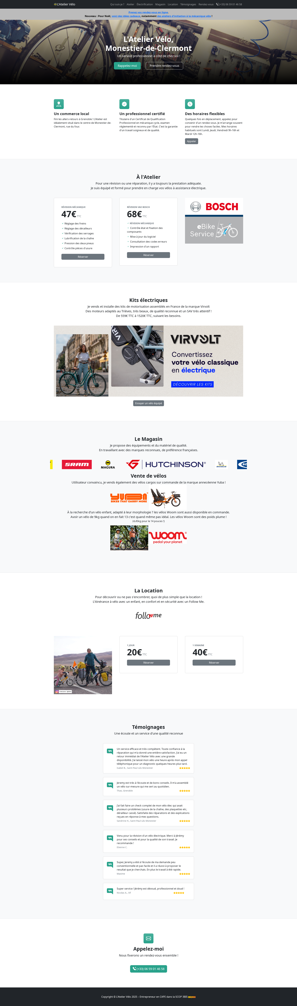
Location (173, 4)
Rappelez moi (127, 66)
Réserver (83, 256)
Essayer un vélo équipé (148, 403)
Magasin (160, 4)
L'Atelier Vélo (66, 4)
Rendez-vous (206, 4)
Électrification (145, 4)
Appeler (191, 141)
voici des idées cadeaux (126, 16)
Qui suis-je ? (117, 4)
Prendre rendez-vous (164, 66)
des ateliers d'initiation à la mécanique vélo (184, 16)
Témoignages (188, 4)
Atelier (130, 4)
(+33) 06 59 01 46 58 (230, 4)
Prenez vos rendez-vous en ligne (148, 12)
